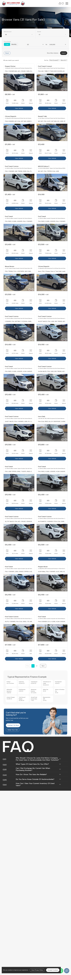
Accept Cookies (53, 970)
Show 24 (63, 60)
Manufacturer (8, 31)
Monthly (13, 44)
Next (43, 666)
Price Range (7, 41)
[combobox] (19, 34)
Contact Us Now (13, 725)
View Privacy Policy (37, 970)
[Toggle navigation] (66, 3)
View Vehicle (19, 108)
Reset (7, 53)
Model (39, 31)
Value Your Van (12, 730)
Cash (7, 44)
